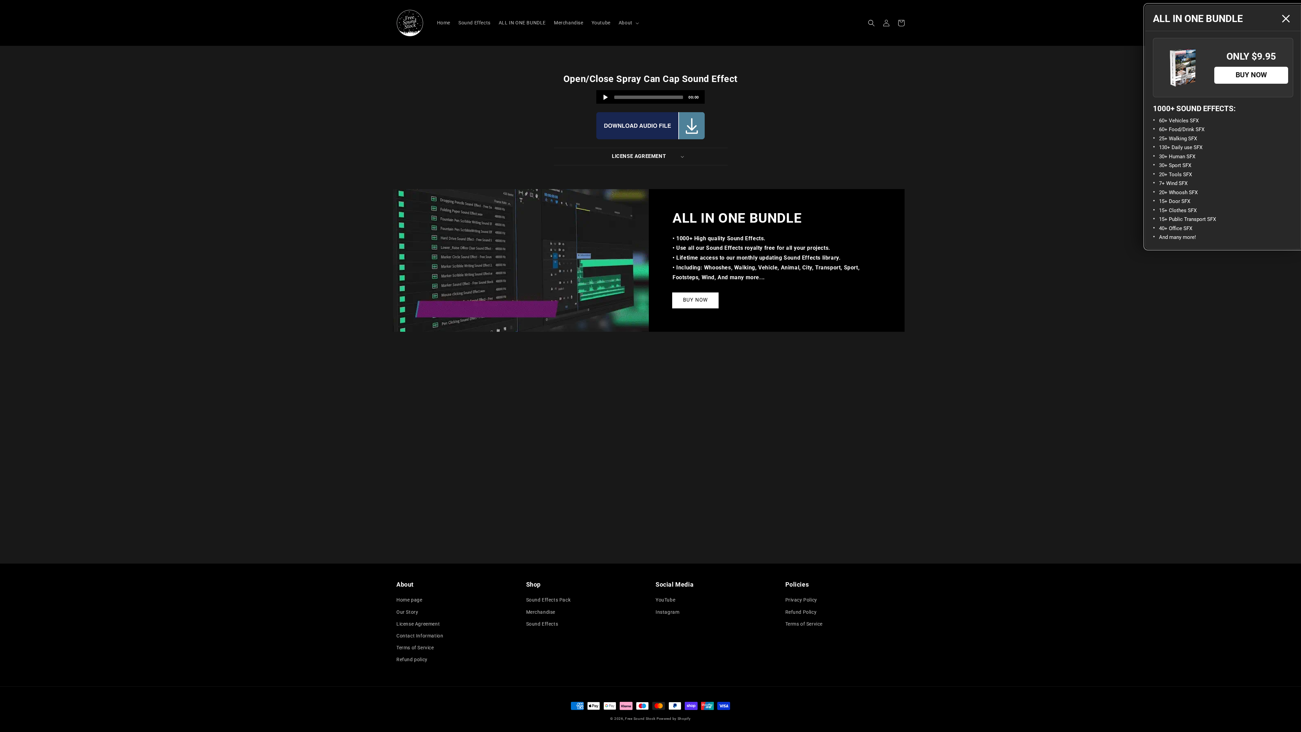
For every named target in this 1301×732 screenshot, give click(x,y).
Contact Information (419, 635)
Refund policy (412, 659)
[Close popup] (1285, 18)
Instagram (667, 612)
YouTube (665, 600)
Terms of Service (415, 647)
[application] (650, 97)
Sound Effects (542, 624)
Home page (409, 600)
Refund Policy (801, 612)
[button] (871, 23)
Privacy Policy (801, 600)
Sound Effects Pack (548, 600)
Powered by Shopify (674, 718)
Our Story (407, 612)
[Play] (605, 97)
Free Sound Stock (640, 718)
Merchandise (541, 612)
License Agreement (418, 624)
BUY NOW (695, 300)
